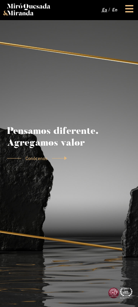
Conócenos (37, 158)
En (114, 10)
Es (104, 10)
